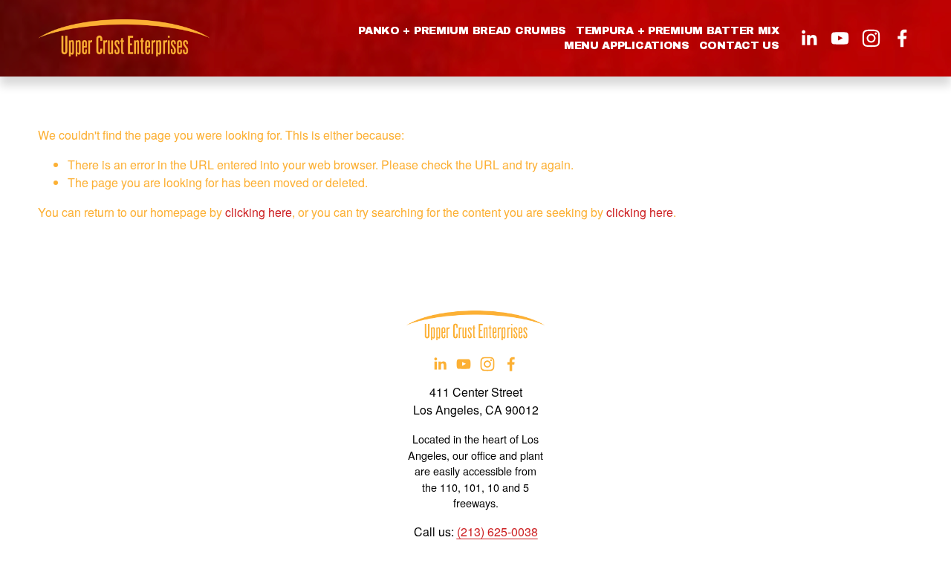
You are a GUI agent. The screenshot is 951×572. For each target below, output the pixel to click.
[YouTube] (840, 38)
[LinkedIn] (808, 38)
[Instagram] (871, 38)
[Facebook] (902, 38)
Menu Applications (626, 45)
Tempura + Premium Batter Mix (677, 30)
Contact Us (739, 45)
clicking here (258, 212)
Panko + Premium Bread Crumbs (462, 30)
